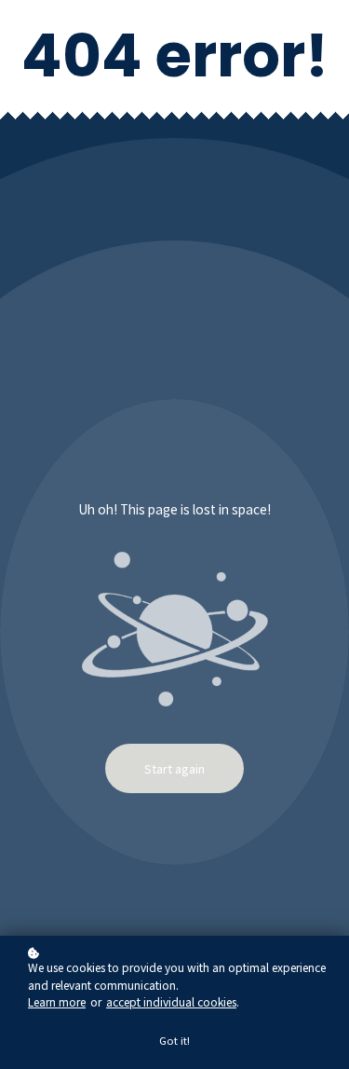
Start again (174, 768)
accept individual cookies (171, 1001)
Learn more (57, 1001)
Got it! (174, 1040)
